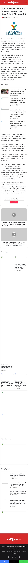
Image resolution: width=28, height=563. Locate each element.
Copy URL (14, 202)
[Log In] (4, 2)
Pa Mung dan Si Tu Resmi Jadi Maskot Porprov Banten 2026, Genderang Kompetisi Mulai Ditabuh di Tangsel (21, 383)
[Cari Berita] (23, 2)
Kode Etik (19, 551)
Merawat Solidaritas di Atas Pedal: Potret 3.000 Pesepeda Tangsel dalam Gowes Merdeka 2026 (18, 91)
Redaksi (3, 551)
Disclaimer (24, 551)
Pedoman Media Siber (11, 551)
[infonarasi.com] (14, 2)
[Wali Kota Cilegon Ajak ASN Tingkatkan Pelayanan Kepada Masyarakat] (5, 477)
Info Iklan (14, 553)
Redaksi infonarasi (7, 17)
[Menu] (26, 2)
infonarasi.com (18, 546)
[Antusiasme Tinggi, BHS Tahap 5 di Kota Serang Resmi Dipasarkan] (5, 495)
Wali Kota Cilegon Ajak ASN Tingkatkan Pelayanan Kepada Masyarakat (17, 475)
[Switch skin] (2, 2)
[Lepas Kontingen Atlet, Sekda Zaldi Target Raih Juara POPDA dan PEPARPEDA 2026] (21, 259)
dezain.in (17, 548)
